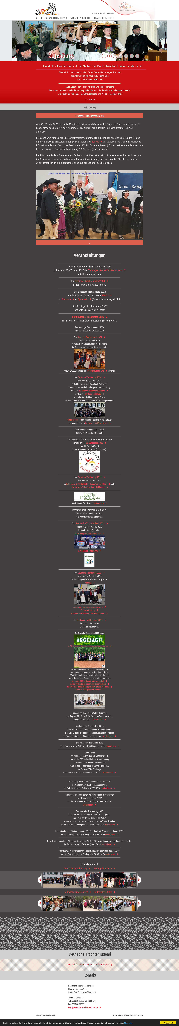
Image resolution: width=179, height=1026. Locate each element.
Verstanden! (168, 1022)
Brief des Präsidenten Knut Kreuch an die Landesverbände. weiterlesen (88, 646)
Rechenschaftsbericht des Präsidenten (87, 613)
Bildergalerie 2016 (103, 892)
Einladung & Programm (88, 551)
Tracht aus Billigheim (92, 394)
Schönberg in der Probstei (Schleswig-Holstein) (86, 484)
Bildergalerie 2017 (103, 868)
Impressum (95, 13)
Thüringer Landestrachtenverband (105, 270)
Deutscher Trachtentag (75, 868)
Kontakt (102, 13)
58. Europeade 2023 (94, 443)
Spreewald (83, 299)
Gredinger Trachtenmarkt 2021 (90, 620)
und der (88, 684)
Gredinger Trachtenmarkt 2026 (90, 281)
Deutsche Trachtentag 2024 (90, 377)
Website (88, 582)
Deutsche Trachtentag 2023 (90, 477)
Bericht (95, 141)
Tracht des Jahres (104, 18)
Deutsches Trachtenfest (76, 892)
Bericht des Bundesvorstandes (92, 390)
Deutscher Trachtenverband (51, 18)
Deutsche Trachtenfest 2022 (90, 523)
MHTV (105, 295)
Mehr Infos (128, 1023)
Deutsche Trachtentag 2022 (90, 572)
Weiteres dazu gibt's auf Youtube (88, 690)
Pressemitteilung (88, 610)
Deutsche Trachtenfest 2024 (89, 337)
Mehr (13, 58)
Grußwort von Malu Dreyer (96, 423)
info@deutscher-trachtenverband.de (83, 1007)
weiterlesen (99, 503)
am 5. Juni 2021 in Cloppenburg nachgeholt (88, 681)
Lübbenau (66, 299)
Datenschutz (110, 13)
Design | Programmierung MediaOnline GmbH (127, 1015)
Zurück (9, 41)
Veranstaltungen (80, 18)
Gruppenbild (72, 419)
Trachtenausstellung (95, 371)
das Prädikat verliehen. (88, 687)
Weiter (170, 41)
